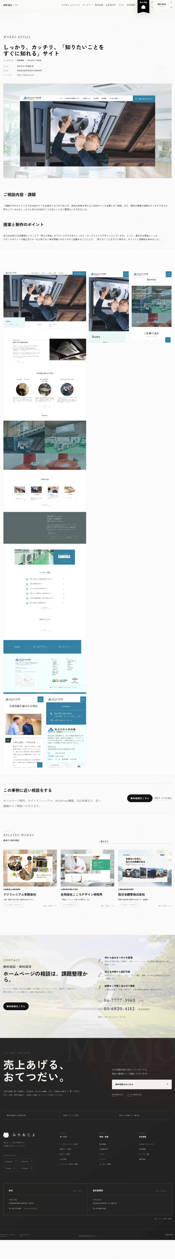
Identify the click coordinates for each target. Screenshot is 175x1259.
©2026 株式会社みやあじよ (88, 1236)
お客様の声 (111, 4)
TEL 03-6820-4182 (99, 1208)
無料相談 (142, 1159)
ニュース (102, 1159)
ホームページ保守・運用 (69, 1164)
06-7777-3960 (120, 1000)
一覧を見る (103, 841)
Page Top (170, 1235)
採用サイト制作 (65, 1149)
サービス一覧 (144, 1154)
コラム (121, 4)
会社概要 (131, 4)
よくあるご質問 (105, 1164)
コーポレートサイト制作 (69, 1144)
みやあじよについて (71, 4)
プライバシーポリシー (8, 1234)
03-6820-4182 (119, 1009)
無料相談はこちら (140, 798)
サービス (86, 4)
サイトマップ (25, 1234)
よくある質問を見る (134, 1094)
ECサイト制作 (65, 1154)
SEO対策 (63, 1159)
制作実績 (99, 4)
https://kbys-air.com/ (25, 75)
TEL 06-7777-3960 (15, 1208)
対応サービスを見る (163, 798)
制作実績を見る (117, 1094)
